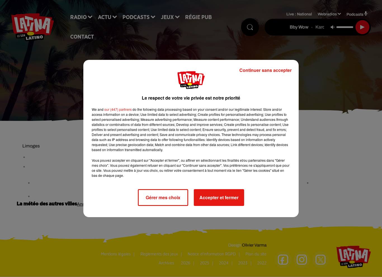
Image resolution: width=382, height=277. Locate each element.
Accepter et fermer (219, 197)
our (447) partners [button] (118, 109)
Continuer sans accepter (265, 70)
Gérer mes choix (163, 197)
